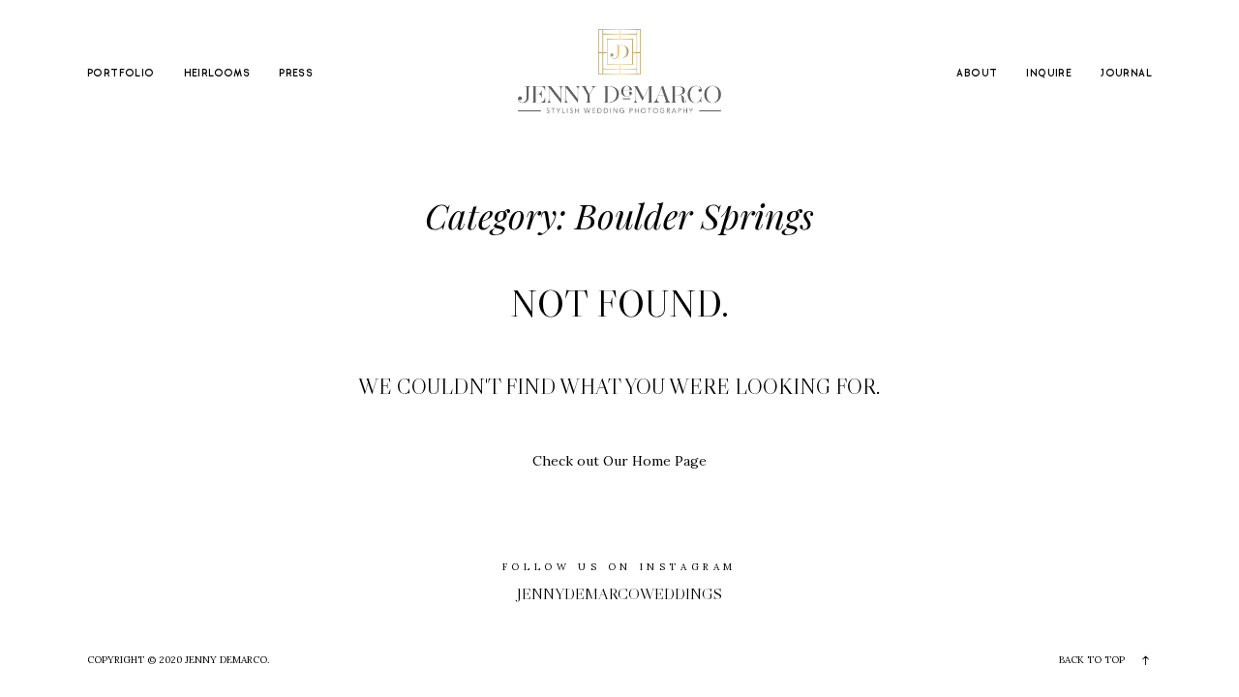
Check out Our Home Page (619, 461)
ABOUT (976, 73)
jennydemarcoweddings (619, 593)
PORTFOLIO (121, 73)
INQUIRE (1049, 73)
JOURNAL (1126, 73)
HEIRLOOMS (217, 73)
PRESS (296, 73)
